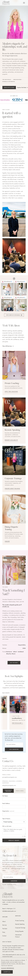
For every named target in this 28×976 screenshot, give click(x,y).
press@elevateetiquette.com (9, 777)
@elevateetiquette (10, 954)
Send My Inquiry (14, 840)
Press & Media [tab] (20, 790)
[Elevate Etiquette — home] (6, 3)
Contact (4, 936)
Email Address (6, 803)
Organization (8, 811)
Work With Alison (9, 87)
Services (4, 925)
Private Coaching (19, 920)
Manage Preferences (7, 968)
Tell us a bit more (6, 826)
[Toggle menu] (24, 2)
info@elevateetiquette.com (9, 785)
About (4, 921)
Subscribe (14, 881)
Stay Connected (14, 749)
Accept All (7, 972)
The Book (4, 928)
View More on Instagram (13, 315)
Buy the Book (14, 662)
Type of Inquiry (6, 818)
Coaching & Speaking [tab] (8, 791)
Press (3, 932)
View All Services (7, 346)
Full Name (5, 796)
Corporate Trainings (20, 928)
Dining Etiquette (19, 931)
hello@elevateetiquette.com (9, 911)
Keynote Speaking (19, 924)
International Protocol (18, 936)
